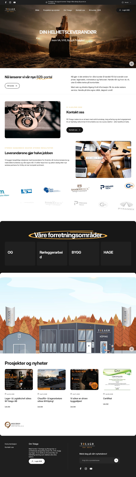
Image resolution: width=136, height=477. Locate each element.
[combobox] (126, 2)
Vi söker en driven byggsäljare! (79, 399)
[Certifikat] (117, 379)
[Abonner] (116, 460)
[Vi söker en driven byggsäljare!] (84, 379)
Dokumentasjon (11, 444)
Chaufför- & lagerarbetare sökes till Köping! (50, 399)
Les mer (7, 406)
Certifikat (107, 398)
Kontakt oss (9, 447)
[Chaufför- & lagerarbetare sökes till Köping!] (52, 379)
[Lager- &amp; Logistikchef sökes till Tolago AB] (19, 379)
